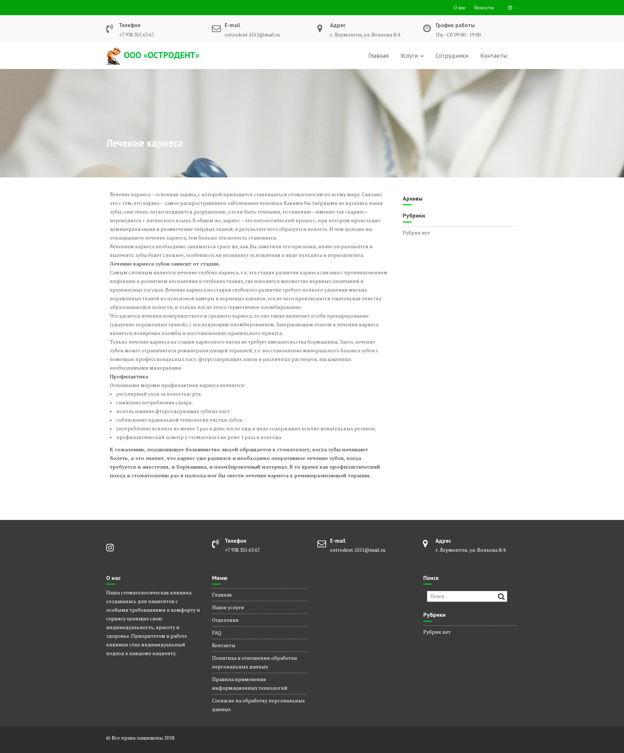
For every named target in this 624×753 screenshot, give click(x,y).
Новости (484, 7)
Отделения (225, 619)
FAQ (216, 632)
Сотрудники (452, 56)
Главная (378, 56)
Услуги (409, 56)
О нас (460, 7)
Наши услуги (228, 607)
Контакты (493, 56)
